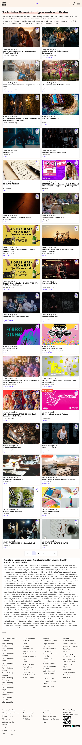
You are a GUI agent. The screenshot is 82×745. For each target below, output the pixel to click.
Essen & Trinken (29, 677)
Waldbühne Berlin (49, 671)
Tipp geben (6, 719)
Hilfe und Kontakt (8, 710)
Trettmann (67, 669)
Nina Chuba (67, 664)
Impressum (47, 710)
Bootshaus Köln (49, 663)
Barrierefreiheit (28, 713)
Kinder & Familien (29, 656)
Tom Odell (66, 677)
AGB (44, 722)
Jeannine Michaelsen (70, 646)
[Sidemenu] (78, 3)
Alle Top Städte (7, 702)
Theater (25, 669)
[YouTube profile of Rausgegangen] (12, 733)
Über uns (26, 710)
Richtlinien (27, 719)
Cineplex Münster (49, 681)
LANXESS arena (48, 678)
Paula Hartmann (69, 672)
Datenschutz (47, 713)
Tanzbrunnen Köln (49, 648)
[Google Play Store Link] (76, 726)
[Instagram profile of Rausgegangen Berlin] (4, 733)
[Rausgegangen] (4, 4)
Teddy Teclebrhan (69, 659)
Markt (25, 662)
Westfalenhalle (48, 686)
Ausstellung (27, 667)
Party (25, 654)
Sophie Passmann (69, 644)
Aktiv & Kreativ (28, 664)
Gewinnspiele (28, 716)
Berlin (4, 633)
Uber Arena (47, 651)
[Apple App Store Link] (67, 726)
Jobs (4, 727)
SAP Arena (46, 684)
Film (24, 659)
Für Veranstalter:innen (10, 713)
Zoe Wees (66, 649)
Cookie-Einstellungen (51, 719)
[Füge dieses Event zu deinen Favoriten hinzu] (76, 261)
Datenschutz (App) (50, 716)
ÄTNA (65, 667)
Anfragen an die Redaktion (8, 723)
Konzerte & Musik (29, 651)
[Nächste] (55, 553)
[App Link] (67, 720)
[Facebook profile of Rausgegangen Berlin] (8, 733)
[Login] (74, 3)
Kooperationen (7, 716)
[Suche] (70, 3)
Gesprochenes (28, 672)
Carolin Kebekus (69, 662)
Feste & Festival (29, 675)
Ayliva (65, 651)
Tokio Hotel (67, 675)
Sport (25, 644)
